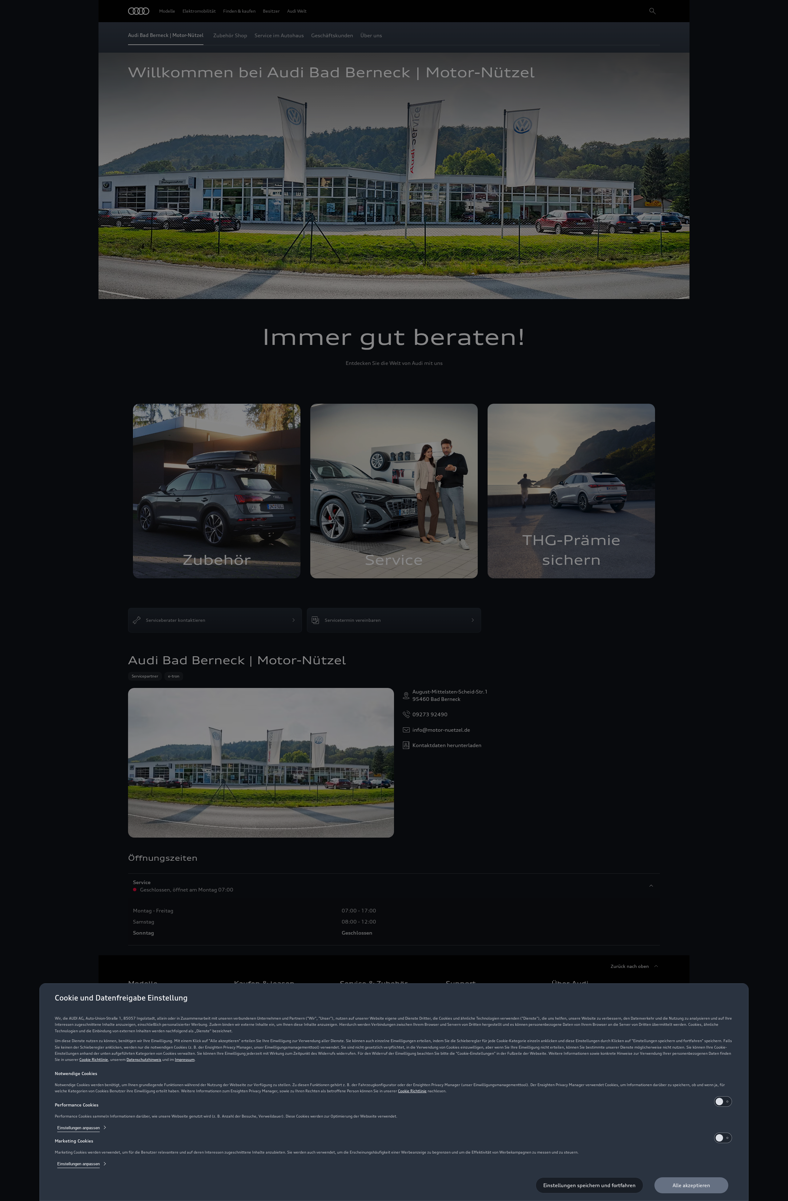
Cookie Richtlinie (93, 1059)
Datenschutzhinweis (144, 1059)
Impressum (185, 1059)
